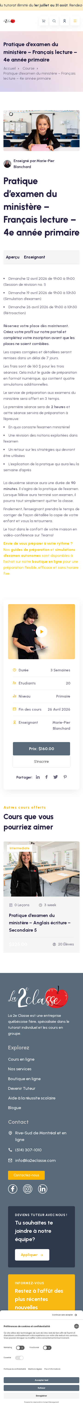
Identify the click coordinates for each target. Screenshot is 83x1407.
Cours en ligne (21, 1059)
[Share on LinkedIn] (38, 777)
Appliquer (29, 1255)
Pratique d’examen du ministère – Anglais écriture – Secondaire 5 (40, 923)
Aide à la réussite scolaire (31, 1098)
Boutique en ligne (24, 1078)
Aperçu (12, 257)
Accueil (9, 68)
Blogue (14, 1107)
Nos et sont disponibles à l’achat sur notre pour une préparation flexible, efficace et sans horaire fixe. (41, 561)
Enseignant (34, 257)
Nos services (19, 1068)
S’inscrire (41, 761)
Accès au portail (64, 20)
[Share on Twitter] (55, 777)
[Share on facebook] (46, 777)
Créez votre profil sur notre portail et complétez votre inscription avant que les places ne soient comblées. (39, 338)
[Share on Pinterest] (65, 777)
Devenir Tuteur (21, 1088)
